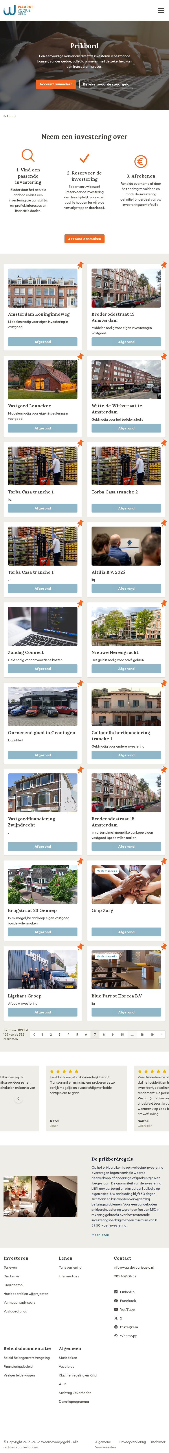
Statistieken (68, 1357)
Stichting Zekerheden (75, 1393)
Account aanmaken (55, 84)
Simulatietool (13, 1285)
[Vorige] (34, 1034)
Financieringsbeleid (18, 1366)
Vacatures (66, 1366)
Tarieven (10, 1267)
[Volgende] (161, 1034)
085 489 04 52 (125, 1276)
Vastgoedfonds (15, 1311)
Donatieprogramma (74, 1401)
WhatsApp (128, 1336)
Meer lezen (100, 1235)
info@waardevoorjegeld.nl (134, 1267)
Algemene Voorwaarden (105, 1444)
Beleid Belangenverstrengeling (27, 1357)
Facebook (128, 1300)
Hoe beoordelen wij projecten (26, 1293)
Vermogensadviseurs (19, 1302)
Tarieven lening (70, 1267)
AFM (62, 1384)
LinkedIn (127, 1292)
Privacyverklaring (132, 1442)
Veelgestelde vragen (19, 1375)
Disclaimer (12, 1276)
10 (122, 1034)
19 (152, 1034)
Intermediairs (69, 1276)
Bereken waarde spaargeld (106, 84)
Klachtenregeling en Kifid (78, 1375)
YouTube (127, 1309)
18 (142, 1034)
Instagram (129, 1327)
